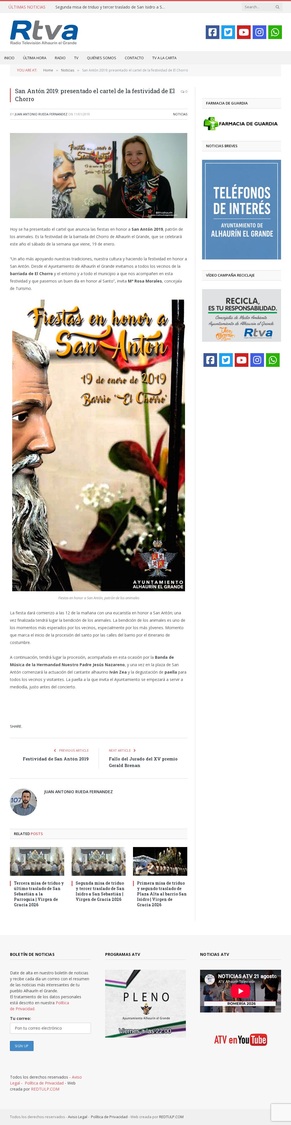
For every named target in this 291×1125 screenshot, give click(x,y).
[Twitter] (228, 32)
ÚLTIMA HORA (34, 57)
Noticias (180, 114)
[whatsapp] (275, 32)
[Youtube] (244, 32)
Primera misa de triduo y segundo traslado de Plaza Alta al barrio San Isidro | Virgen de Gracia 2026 (162, 893)
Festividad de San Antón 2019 (56, 759)
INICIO (9, 57)
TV (76, 57)
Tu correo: (20, 1018)
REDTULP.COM (45, 1089)
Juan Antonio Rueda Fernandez (41, 114)
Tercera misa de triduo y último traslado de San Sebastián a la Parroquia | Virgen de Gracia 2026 (39, 893)
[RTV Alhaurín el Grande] (44, 32)
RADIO (60, 57)
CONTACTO (134, 57)
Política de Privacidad (44, 1083)
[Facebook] (212, 32)
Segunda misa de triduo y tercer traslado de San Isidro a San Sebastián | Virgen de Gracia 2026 (112, 7)
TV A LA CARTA (164, 57)
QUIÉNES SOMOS (101, 57)
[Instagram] (259, 32)
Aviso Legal (77, 1116)
